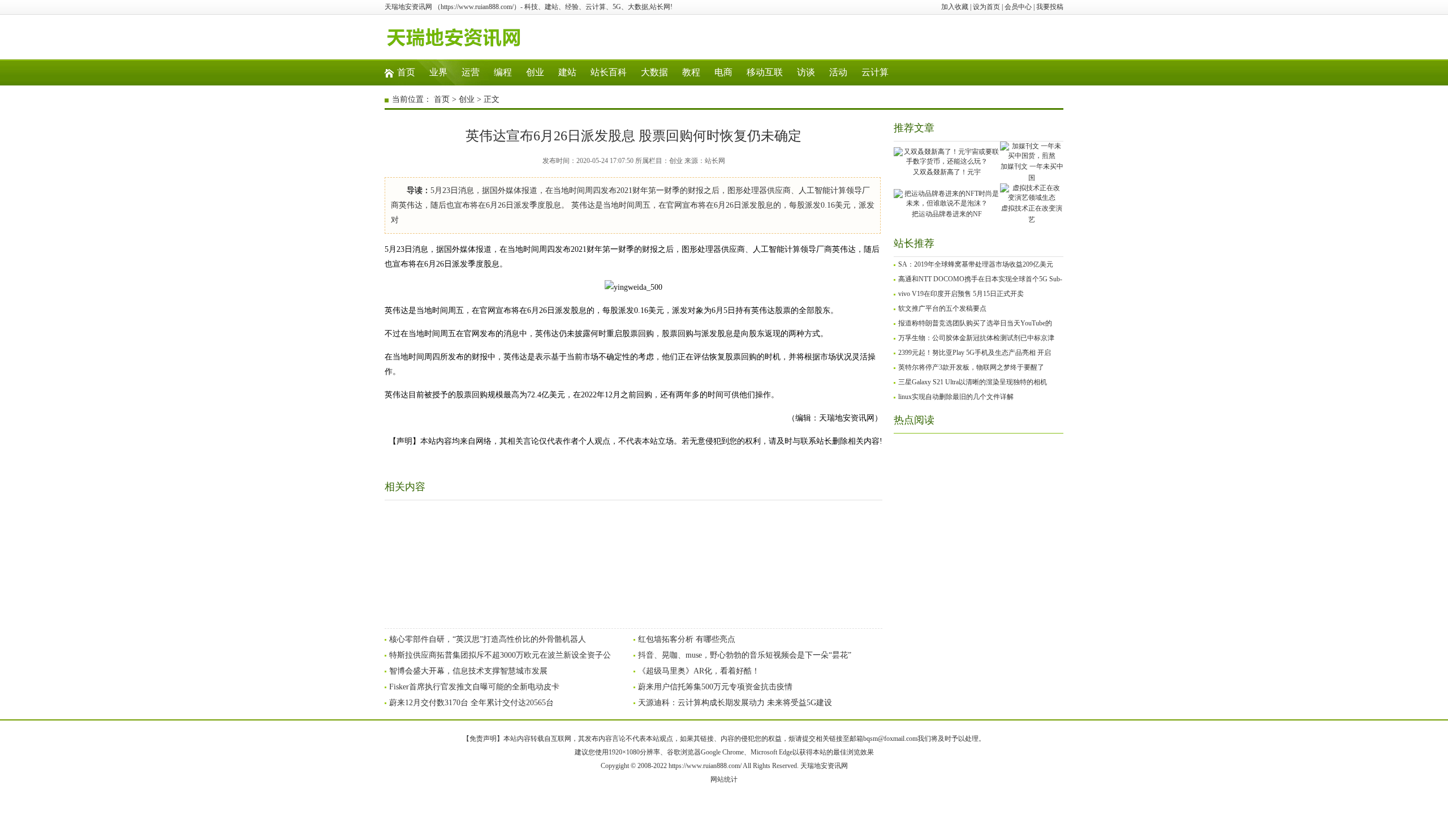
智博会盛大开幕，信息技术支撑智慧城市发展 (468, 671)
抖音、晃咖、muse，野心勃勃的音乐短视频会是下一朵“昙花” (744, 655)
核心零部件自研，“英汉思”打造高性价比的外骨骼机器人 (487, 639)
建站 (567, 72)
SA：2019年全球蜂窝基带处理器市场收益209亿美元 (975, 264)
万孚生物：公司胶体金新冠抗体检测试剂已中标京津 (976, 338)
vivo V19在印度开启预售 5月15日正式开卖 (961, 294)
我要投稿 (1049, 7)
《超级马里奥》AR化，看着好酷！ (699, 671)
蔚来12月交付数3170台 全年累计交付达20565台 (471, 702)
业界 (438, 72)
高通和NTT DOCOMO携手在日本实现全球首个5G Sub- (980, 279)
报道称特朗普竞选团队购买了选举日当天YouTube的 (975, 323)
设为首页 (986, 7)
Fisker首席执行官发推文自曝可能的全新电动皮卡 (474, 687)
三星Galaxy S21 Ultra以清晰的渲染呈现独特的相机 (972, 382)
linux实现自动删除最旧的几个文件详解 (956, 397)
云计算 (875, 72)
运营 (471, 72)
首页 (406, 72)
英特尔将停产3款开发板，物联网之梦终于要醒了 (971, 367)
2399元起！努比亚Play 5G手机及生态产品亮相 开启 (974, 353)
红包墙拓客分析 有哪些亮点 (686, 639)
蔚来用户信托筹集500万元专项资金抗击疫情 (715, 687)
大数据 (654, 72)
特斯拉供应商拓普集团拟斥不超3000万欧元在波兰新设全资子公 (500, 655)
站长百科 (609, 72)
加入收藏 (954, 7)
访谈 (806, 72)
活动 (838, 72)
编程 (503, 72)
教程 (691, 72)
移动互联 (765, 72)
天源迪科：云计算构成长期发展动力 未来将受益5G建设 (735, 702)
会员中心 (1018, 7)
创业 (535, 72)
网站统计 (724, 779)
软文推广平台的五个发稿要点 (942, 308)
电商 (723, 72)
